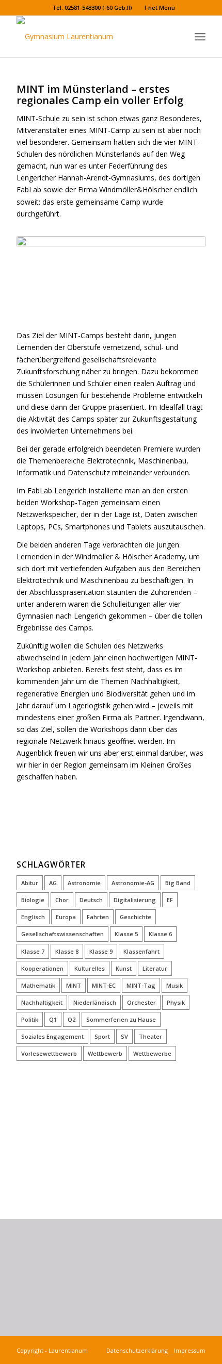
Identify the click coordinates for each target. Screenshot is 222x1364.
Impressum (188, 1350)
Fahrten (98, 917)
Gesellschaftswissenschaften (62, 934)
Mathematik (38, 985)
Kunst (124, 968)
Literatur (154, 968)
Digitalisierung (135, 900)
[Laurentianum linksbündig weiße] (92, 36)
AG (53, 883)
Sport (102, 1036)
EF (170, 900)
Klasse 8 (66, 951)
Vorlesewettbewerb (49, 1053)
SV (124, 1036)
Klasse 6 (160, 934)
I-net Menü (160, 7)
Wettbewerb (105, 1053)
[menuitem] (92, 7)
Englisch (33, 917)
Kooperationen (42, 968)
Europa (66, 917)
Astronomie (84, 883)
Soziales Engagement (52, 1036)
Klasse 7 (32, 951)
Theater (150, 1036)
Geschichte (135, 917)
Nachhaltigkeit (41, 1002)
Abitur (29, 883)
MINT (73, 985)
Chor (62, 900)
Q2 (71, 1019)
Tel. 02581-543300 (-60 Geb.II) (92, 7)
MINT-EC (104, 985)
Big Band (178, 883)
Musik (174, 985)
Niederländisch (94, 1002)
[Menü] (200, 36)
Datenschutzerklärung (138, 1350)
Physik (176, 1002)
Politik (29, 1019)
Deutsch (91, 900)
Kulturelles (89, 968)
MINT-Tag (140, 985)
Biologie (32, 900)
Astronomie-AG (133, 883)
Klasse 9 (101, 951)
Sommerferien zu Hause (121, 1019)
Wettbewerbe (152, 1053)
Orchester (141, 1002)
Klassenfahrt (141, 951)
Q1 (53, 1019)
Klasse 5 (126, 934)
